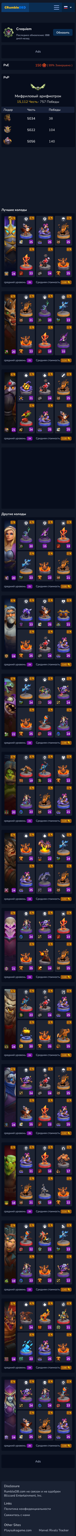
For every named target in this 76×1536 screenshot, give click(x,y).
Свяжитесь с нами (17, 1515)
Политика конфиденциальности (27, 1509)
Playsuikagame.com (18, 1530)
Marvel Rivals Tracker (54, 1530)
